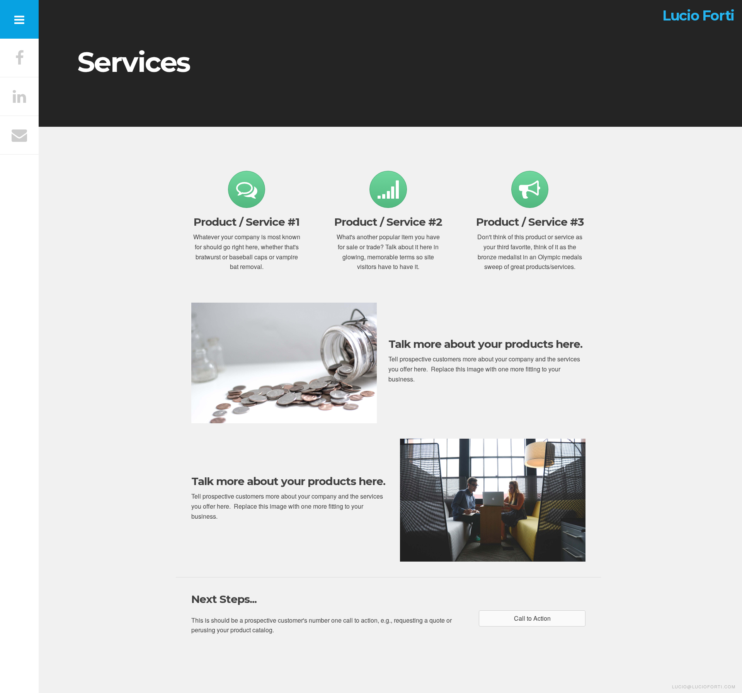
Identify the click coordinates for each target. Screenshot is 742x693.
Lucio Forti (698, 15)
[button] (532, 618)
